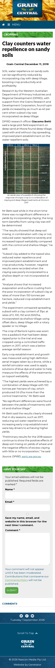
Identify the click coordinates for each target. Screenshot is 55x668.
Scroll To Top (25, 633)
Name (10, 489)
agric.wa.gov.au (31, 456)
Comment (12, 530)
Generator (34, 664)
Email (9, 501)
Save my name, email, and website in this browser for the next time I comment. (26, 521)
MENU (15, 24)
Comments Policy (16, 580)
